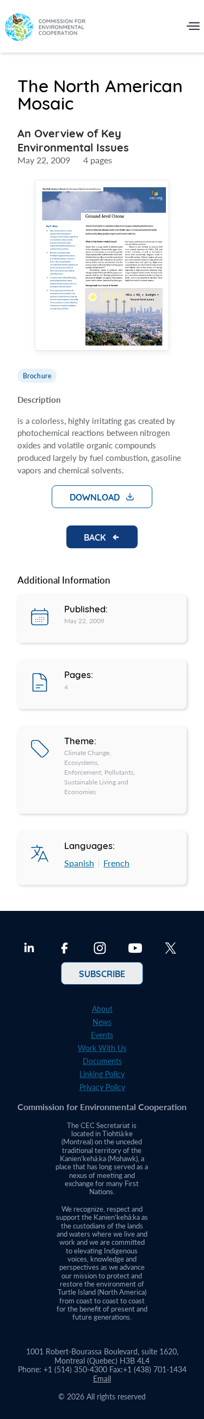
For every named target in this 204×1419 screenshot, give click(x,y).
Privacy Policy (102, 1087)
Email (102, 1378)
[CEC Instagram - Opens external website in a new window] (100, 949)
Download (95, 496)
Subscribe (102, 973)
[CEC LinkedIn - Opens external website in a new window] (29, 949)
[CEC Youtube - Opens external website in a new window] (135, 949)
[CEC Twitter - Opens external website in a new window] (170, 949)
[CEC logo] (45, 28)
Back (95, 536)
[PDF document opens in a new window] (102, 266)
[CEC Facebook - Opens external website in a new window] (64, 949)
